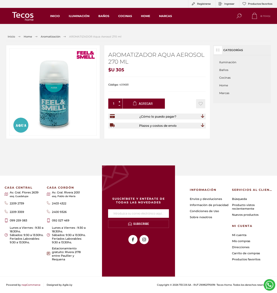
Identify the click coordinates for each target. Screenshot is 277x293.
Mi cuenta (239, 235)
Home (223, 85)
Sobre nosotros (201, 217)
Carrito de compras (246, 253)
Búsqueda (239, 199)
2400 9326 (59, 212)
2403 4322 (59, 203)
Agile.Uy (67, 284)
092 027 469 (60, 220)
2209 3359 (17, 212)
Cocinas (225, 77)
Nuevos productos (245, 215)
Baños (223, 70)
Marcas (224, 93)
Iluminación (227, 62)
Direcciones (240, 247)
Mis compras (241, 241)
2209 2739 (17, 203)
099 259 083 (18, 220)
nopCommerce (30, 284)
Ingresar (229, 3)
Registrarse (204, 3)
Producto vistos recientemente (243, 206)
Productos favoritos (246, 259)
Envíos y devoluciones (206, 199)
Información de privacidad (209, 205)
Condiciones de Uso (204, 211)
